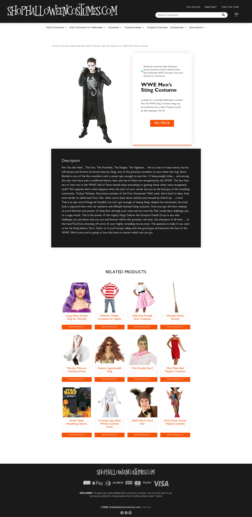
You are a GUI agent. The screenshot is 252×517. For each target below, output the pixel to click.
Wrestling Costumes (152, 66)
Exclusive (114, 27)
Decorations (196, 27)
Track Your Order (230, 7)
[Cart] (236, 14)
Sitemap (146, 507)
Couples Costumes (157, 27)
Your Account (193, 7)
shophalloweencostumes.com (125, 507)
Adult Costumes (55, 27)
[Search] (223, 15)
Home (55, 46)
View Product (76, 327)
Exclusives (64, 46)
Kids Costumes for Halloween (86, 27)
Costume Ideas (133, 27)
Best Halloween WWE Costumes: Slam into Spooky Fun (96, 46)
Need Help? (211, 7)
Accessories (176, 27)
